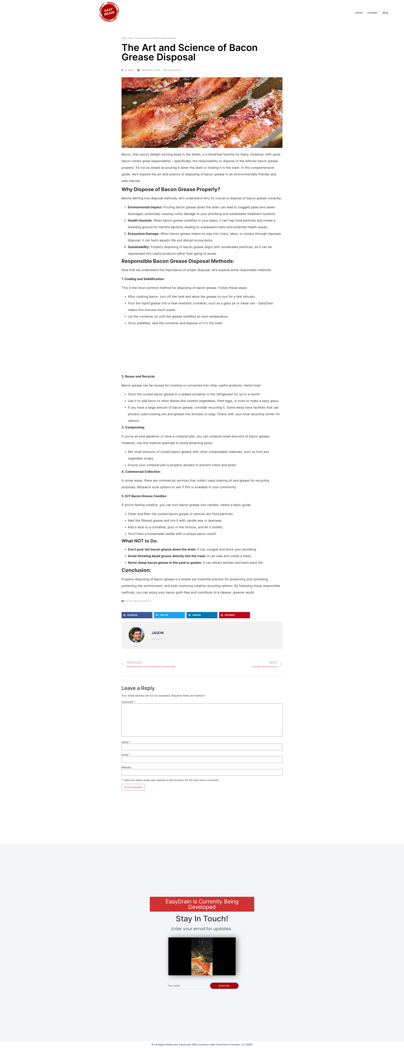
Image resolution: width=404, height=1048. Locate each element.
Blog (385, 13)
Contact (372, 13)
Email (126, 754)
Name (126, 742)
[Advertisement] (202, 350)
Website (126, 767)
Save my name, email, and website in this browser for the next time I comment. (171, 780)
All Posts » (157, 639)
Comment (128, 702)
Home (359, 13)
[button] (137, 615)
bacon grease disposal (138, 601)
